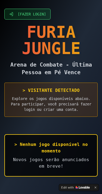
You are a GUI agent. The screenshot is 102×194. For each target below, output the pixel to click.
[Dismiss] (95, 187)
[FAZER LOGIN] (32, 14)
